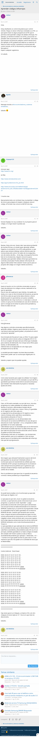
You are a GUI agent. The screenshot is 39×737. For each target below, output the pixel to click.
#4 (37, 218)
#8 (37, 375)
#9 (37, 400)
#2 (37, 101)
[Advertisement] (19, 71)
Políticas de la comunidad (16, 730)
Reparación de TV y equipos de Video (17, 687)
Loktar (4, 11)
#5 (37, 242)
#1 (37, 22)
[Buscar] (37, 2)
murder (7, 705)
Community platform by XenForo (15, 735)
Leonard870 (8, 697)
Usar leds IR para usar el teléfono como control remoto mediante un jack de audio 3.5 (21, 694)
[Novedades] (33, 2)
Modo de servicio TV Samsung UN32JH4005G (21, 703)
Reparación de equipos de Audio (20, 680)
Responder (35, 90)
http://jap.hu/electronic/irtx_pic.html (12, 183)
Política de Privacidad (30, 730)
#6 (37, 283)
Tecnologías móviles (17, 697)
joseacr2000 (8, 680)
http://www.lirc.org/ (7, 171)
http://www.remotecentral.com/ (11, 179)
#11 (37, 490)
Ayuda (3, 732)
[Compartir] (35, 22)
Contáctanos (4, 730)
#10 (37, 455)
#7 (37, 320)
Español (4, 728)
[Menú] (2, 2)
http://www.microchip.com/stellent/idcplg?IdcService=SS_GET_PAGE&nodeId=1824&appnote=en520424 (19, 188)
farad (6, 687)
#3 (37, 166)
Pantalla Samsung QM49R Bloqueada (18, 710)
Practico (7, 712)
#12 (37, 635)
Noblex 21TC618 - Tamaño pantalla (17, 686)
